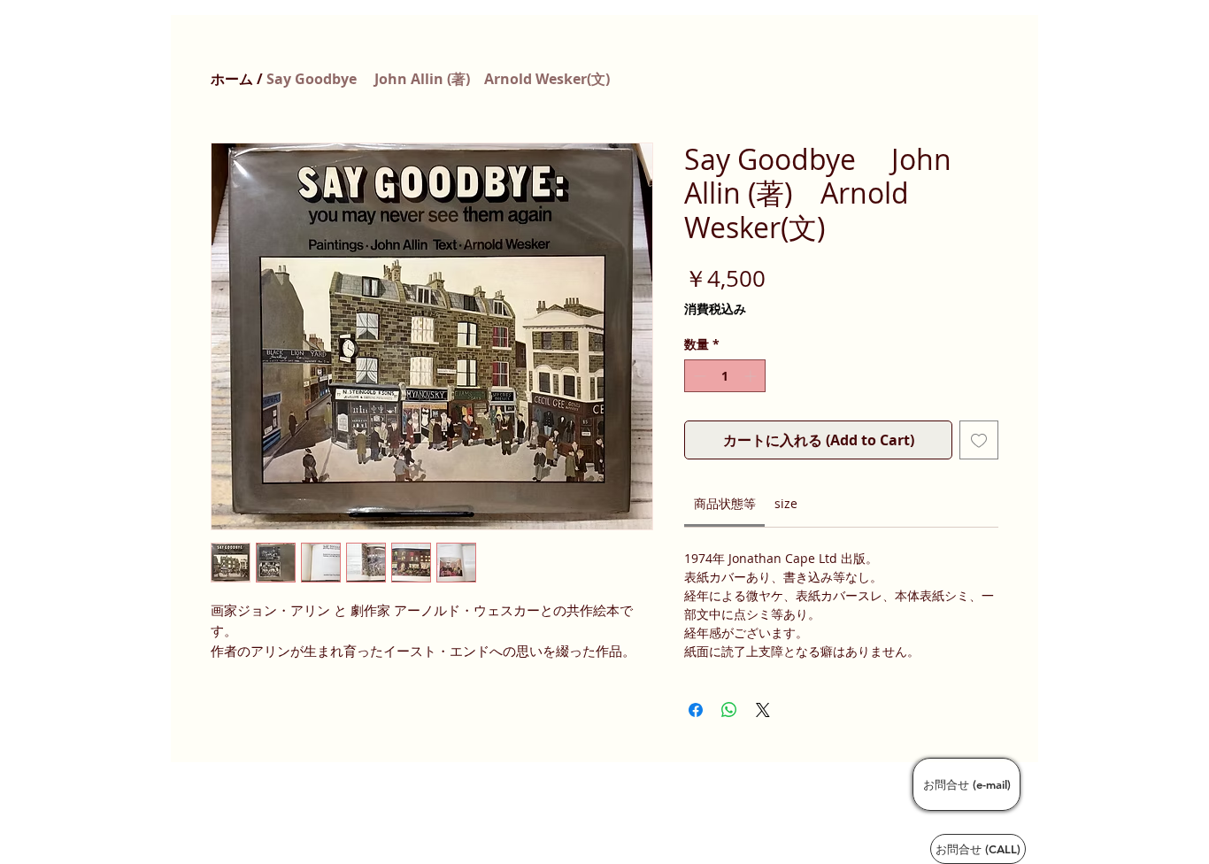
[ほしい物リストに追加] (978, 439)
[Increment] (752, 375)
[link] (725, 503)
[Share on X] (763, 710)
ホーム (232, 79)
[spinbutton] (725, 375)
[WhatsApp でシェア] (729, 710)
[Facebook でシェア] (695, 710)
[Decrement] (698, 375)
